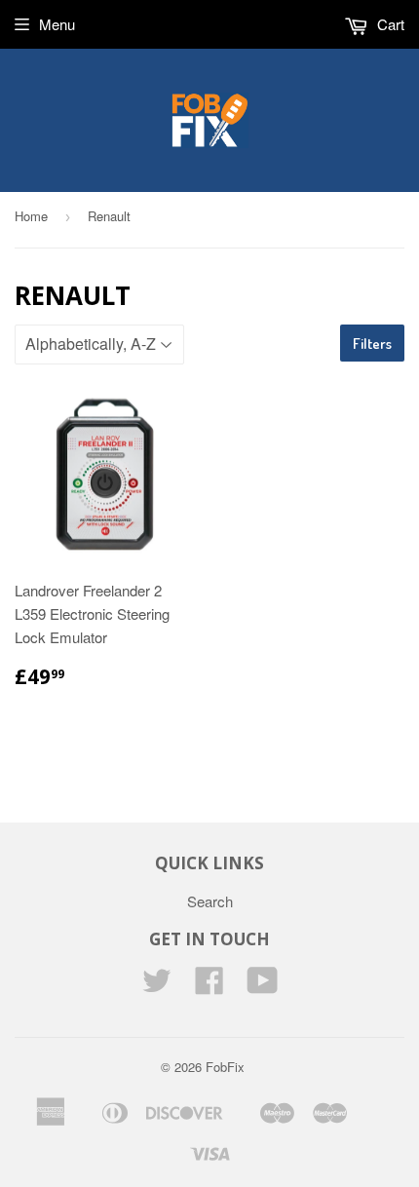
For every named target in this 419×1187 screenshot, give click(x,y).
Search (210, 901)
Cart (388, 24)
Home (31, 216)
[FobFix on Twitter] (156, 986)
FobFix (225, 1066)
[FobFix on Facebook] (209, 986)
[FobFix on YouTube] (263, 986)
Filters (372, 343)
